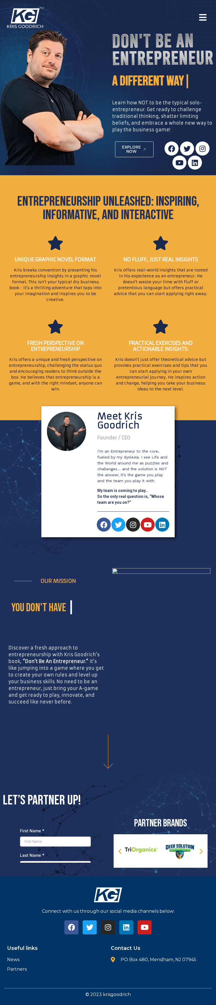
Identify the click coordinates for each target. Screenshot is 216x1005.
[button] (160, 17)
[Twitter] (187, 148)
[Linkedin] (195, 163)
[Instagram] (202, 148)
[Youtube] (179, 163)
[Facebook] (172, 148)
